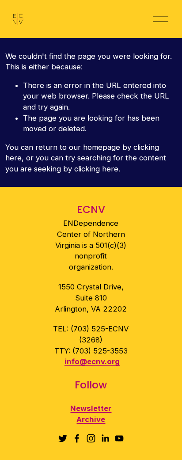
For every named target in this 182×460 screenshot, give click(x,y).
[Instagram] (91, 438)
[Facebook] (76, 438)
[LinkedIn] (105, 438)
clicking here (96, 168)
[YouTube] (119, 438)
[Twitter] (62, 438)
